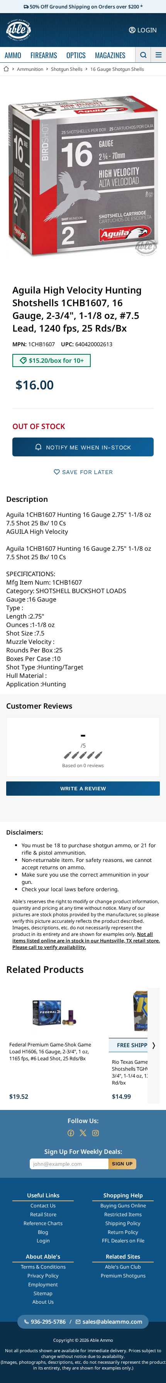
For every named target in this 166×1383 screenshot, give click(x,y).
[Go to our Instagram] (95, 1133)
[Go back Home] (6, 69)
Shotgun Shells (67, 69)
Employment (43, 1284)
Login (43, 1240)
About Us (43, 1301)
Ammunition (30, 69)
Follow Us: (83, 1120)
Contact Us (43, 1205)
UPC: (68, 344)
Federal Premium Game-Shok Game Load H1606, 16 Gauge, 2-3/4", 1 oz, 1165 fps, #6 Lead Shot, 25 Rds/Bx (50, 1051)
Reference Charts (43, 1223)
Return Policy (123, 1232)
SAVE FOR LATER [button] (87, 472)
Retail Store (43, 1214)
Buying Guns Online (123, 1205)
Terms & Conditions (43, 1266)
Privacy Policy (43, 1275)
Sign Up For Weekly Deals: (83, 1151)
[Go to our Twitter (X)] (83, 1133)
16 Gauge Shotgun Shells (117, 69)
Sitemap (43, 1293)
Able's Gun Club (123, 1266)
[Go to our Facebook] (70, 1133)
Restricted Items (123, 1214)
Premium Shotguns (123, 1275)
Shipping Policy (123, 1223)
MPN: (20, 344)
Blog (43, 1232)
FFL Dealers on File (123, 1240)
